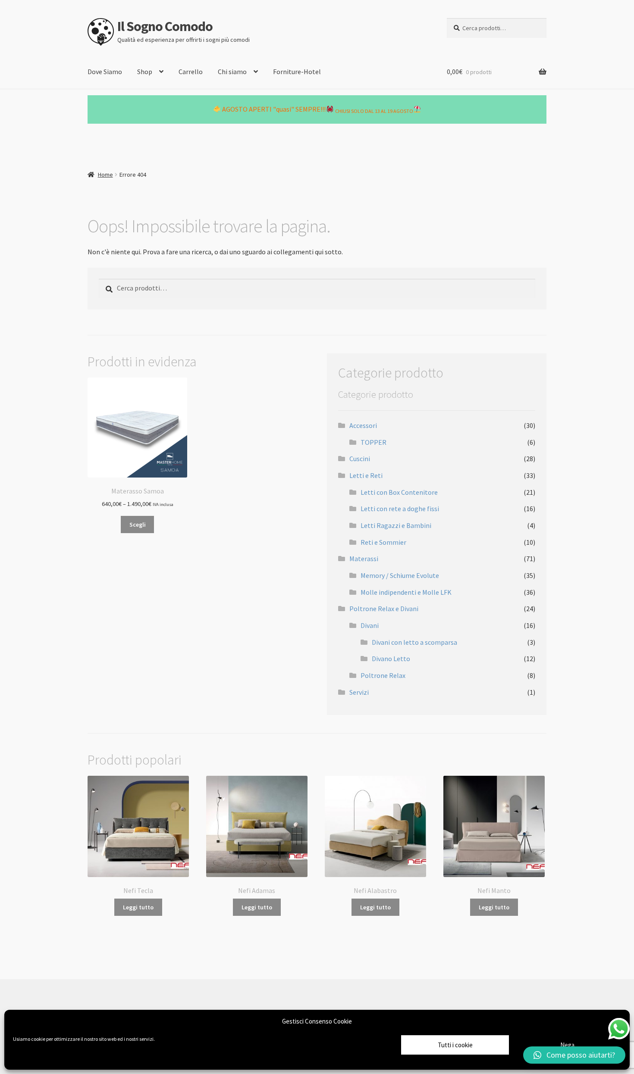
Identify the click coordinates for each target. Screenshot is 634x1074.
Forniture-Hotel (297, 71)
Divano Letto (391, 658)
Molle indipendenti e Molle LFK (406, 592)
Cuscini (359, 458)
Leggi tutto (138, 907)
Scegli (137, 524)
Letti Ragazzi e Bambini (396, 525)
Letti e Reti (366, 475)
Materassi (363, 558)
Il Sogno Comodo (165, 26)
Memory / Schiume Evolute (400, 575)
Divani (370, 625)
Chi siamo (232, 71)
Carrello (191, 71)
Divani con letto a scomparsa (414, 642)
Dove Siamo (105, 71)
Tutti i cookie (455, 1045)
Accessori (363, 425)
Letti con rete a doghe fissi (400, 508)
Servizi (359, 692)
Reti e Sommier (383, 542)
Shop (144, 71)
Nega (567, 1045)
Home (105, 174)
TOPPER (373, 442)
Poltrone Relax (383, 675)
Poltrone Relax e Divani (383, 608)
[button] (574, 1055)
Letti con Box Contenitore (399, 492)
